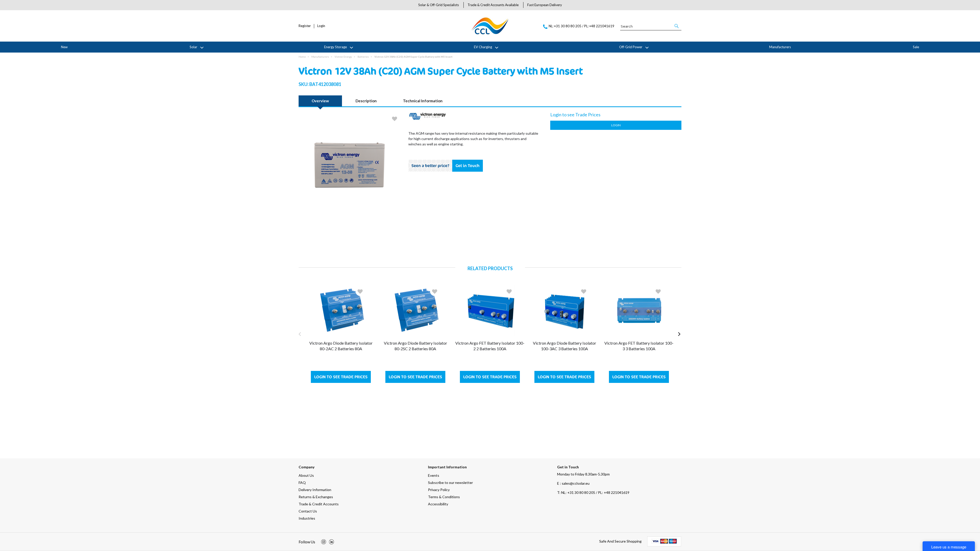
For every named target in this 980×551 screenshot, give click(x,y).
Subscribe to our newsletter (450, 482)
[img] (323, 541)
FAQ (302, 482)
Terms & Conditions (444, 497)
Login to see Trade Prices (341, 377)
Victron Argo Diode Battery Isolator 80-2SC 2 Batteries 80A (415, 346)
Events (433, 475)
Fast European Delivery (544, 5)
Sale (916, 47)
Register (305, 26)
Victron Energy (343, 56)
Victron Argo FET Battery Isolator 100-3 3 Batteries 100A (638, 346)
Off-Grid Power (630, 47)
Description (366, 100)
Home (302, 56)
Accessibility (438, 504)
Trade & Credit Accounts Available (493, 5)
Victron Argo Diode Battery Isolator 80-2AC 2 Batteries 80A (341, 346)
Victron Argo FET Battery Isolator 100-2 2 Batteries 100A (489, 346)
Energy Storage (335, 47)
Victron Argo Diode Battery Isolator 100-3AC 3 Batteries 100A (564, 346)
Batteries (363, 56)
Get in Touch (468, 165)
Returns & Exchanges (316, 497)
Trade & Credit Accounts (319, 504)
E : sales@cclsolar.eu (573, 483)
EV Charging (483, 47)
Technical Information (423, 100)
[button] (676, 26)
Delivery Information (315, 489)
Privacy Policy (439, 489)
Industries (307, 518)
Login (321, 26)
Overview (320, 100)
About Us (306, 475)
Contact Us (308, 511)
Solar (193, 47)
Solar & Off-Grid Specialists (438, 5)
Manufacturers (780, 47)
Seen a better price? (430, 165)
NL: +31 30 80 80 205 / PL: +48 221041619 (593, 492)
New (64, 47)
